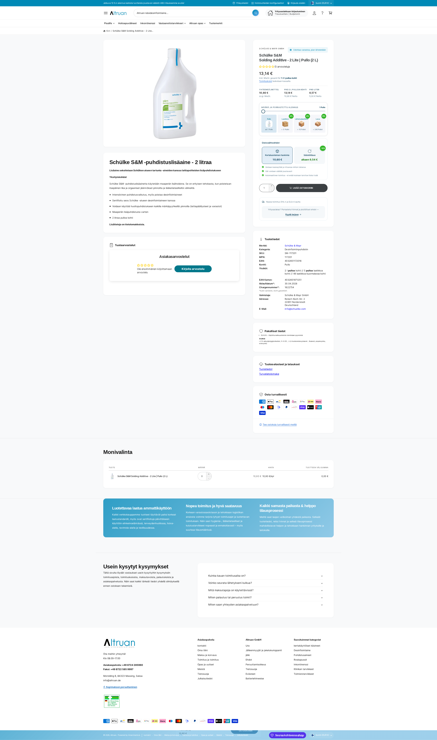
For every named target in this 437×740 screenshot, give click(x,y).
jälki (248, 655)
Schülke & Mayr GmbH (271, 49)
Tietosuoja (203, 673)
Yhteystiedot (242, 3)
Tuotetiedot (265, 369)
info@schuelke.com (295, 308)
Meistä (201, 669)
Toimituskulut (265, 81)
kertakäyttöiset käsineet (307, 645)
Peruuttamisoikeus (256, 664)
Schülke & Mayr (293, 245)
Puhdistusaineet (302, 655)
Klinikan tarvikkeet (304, 669)
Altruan (113, 735)
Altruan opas (196, 23)
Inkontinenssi (301, 664)
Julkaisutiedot (205, 678)
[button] (106, 13)
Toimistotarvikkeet (304, 673)
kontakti (202, 645)
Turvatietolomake (269, 373)
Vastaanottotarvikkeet (171, 23)
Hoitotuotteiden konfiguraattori (269, 3)
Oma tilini (203, 650)
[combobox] (197, 13)
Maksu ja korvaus (207, 655)
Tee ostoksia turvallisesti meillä (280, 424)
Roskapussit (300, 659)
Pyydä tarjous (292, 214)
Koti (108, 31)
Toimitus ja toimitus (208, 659)
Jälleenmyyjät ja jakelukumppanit (264, 650)
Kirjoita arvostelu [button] (193, 269)
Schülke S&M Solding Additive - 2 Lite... (133, 31)
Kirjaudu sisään (298, 3)
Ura (248, 645)
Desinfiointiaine (302, 650)
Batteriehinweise (255, 678)
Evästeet (250, 673)
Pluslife (108, 23)
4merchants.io (134, 735)
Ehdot (249, 659)
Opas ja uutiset (206, 664)
